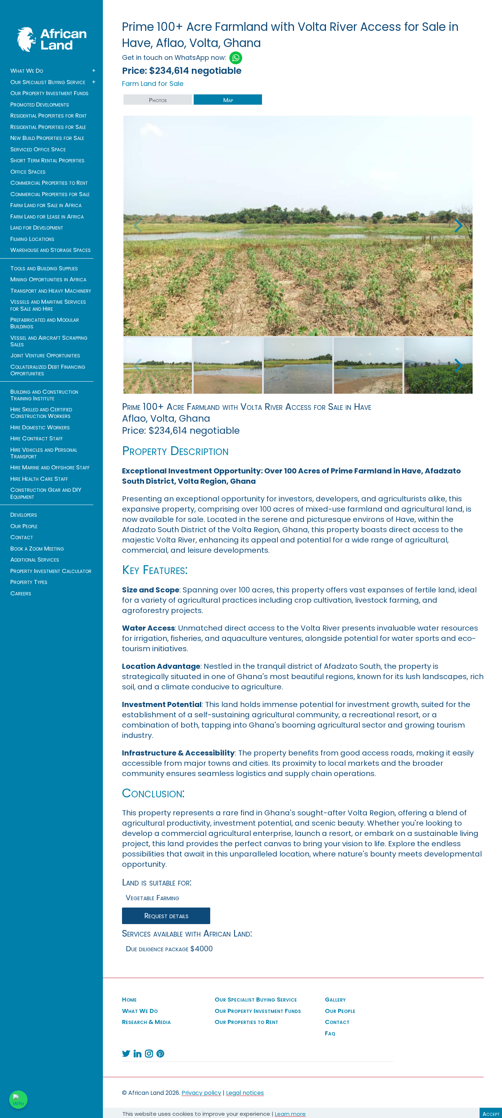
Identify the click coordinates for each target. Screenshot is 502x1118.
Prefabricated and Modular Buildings (44, 323)
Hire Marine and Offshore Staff (50, 467)
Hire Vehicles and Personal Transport (43, 453)
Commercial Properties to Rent (49, 183)
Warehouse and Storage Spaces (50, 250)
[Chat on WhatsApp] (18, 1099)
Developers (23, 515)
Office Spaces (28, 172)
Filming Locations (32, 239)
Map (228, 100)
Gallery (335, 999)
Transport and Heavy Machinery (50, 291)
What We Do (26, 71)
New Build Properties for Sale (47, 138)
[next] (457, 226)
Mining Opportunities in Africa (48, 279)
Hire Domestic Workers (40, 427)
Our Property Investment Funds (49, 93)
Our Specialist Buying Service (47, 82)
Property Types (28, 582)
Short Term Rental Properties (47, 160)
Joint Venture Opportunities (45, 355)
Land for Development (36, 227)
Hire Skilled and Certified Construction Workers (41, 412)
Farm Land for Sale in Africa (46, 205)
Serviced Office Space (38, 149)
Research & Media (146, 1022)
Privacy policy (201, 1093)
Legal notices (245, 1093)
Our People (23, 526)
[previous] (139, 226)
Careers (20, 593)
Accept (491, 1114)
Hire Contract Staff (36, 438)
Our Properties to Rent (246, 1022)
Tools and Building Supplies (44, 268)
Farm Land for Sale (152, 83)
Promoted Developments (39, 104)
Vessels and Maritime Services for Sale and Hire (48, 305)
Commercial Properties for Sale (50, 194)
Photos (158, 100)
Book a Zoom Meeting (37, 548)
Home (129, 999)
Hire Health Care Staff (39, 479)
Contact (21, 537)
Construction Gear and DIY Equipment (46, 493)
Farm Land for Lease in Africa (47, 216)
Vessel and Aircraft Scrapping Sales (48, 341)
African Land (51, 39)
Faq (330, 1033)
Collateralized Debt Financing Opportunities (47, 370)
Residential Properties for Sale (48, 127)
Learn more (290, 1114)
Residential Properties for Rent (48, 115)
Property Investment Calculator (51, 571)
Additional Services (34, 559)
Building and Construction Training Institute (44, 395)
